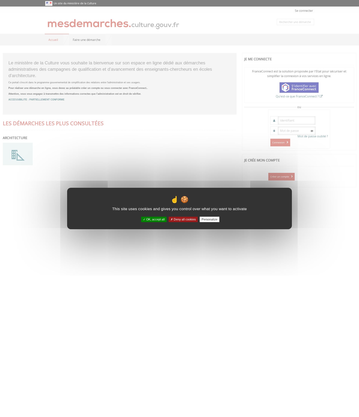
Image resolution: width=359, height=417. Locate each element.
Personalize (209, 219)
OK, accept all (155, 219)
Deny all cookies (184, 219)
